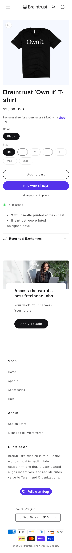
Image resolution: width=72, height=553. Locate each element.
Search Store (17, 423)
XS (9, 152)
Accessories (16, 389)
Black (11, 136)
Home (12, 372)
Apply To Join (31, 323)
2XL (12, 162)
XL (63, 153)
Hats (11, 398)
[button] (8, 6)
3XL (28, 162)
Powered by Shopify (47, 545)
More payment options (36, 195)
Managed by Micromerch (25, 432)
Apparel (13, 381)
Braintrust (29, 545)
